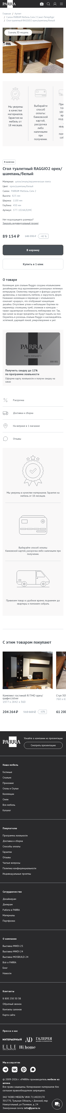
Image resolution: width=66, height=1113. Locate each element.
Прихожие (8, 783)
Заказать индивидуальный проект (21, 223)
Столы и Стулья (10, 788)
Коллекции (8, 794)
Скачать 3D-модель (18, 32)
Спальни (7, 777)
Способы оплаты (11, 846)
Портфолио (9, 920)
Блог (5, 967)
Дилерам (8, 904)
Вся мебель (9, 804)
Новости (7, 973)
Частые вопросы (11, 862)
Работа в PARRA (11, 909)
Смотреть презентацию (43, 745)
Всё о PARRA (9, 962)
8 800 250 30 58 (12, 998)
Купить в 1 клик (33, 264)
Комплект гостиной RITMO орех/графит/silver (23, 697)
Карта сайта (9, 1014)
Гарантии (7, 851)
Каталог (7, 810)
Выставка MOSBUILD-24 (15, 956)
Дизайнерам (9, 899)
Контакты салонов (12, 1009)
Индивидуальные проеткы (17, 873)
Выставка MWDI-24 (13, 951)
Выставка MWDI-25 (13, 946)
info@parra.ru (32, 1108)
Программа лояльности (15, 835)
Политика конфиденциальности (19, 868)
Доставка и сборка (13, 841)
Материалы (9, 915)
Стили (5, 799)
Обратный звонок (12, 1004)
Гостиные (7, 772)
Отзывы (7, 857)
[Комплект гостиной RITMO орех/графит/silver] (28, 671)
